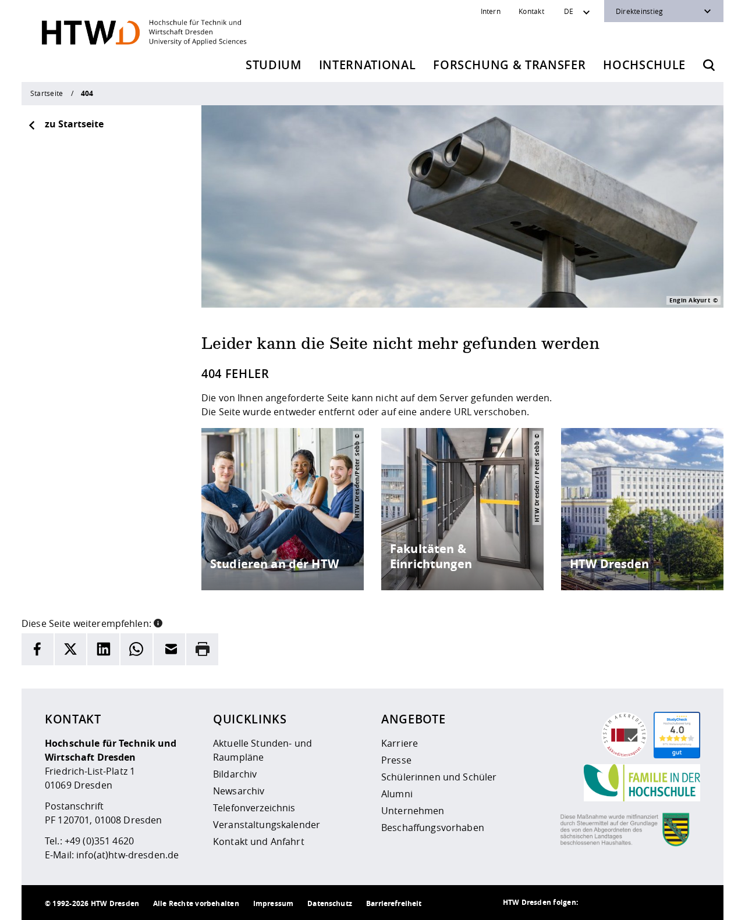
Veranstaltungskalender (266, 824)
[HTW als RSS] (595, 902)
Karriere (399, 743)
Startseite (46, 93)
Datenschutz (329, 903)
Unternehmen (413, 810)
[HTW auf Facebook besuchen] (665, 902)
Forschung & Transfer (509, 65)
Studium (273, 65)
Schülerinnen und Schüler (438, 777)
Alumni (397, 793)
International (367, 65)
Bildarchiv (235, 774)
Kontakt (531, 11)
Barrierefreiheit (393, 903)
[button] (158, 622)
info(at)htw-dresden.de (127, 854)
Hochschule (644, 65)
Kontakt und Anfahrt (258, 841)
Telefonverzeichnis (254, 807)
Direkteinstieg (639, 11)
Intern (491, 11)
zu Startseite (74, 123)
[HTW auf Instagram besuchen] (618, 902)
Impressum (273, 903)
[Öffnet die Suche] (708, 65)
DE (568, 11)
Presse (396, 760)
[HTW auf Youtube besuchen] (688, 902)
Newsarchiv (238, 791)
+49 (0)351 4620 (99, 841)
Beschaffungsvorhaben (432, 827)
